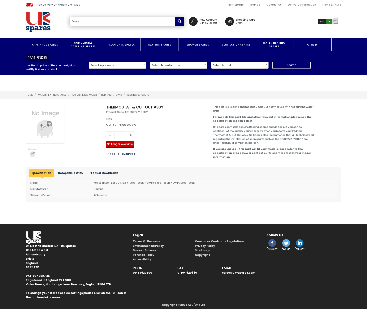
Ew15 (119, 95)
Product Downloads (103, 173)
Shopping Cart (245, 20)
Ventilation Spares (236, 44)
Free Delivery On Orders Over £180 (58, 4)
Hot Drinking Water (84, 95)
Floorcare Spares (121, 44)
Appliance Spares (45, 44)
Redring (106, 95)
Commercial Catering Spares (83, 44)
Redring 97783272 (138, 95)
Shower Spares (198, 44)
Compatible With (70, 173)
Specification (41, 173)
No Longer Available (120, 144)
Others (312, 44)
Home (29, 95)
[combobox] (117, 65)
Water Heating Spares (274, 44)
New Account (208, 20)
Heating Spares (159, 44)
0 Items (240, 22)
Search (291, 65)
